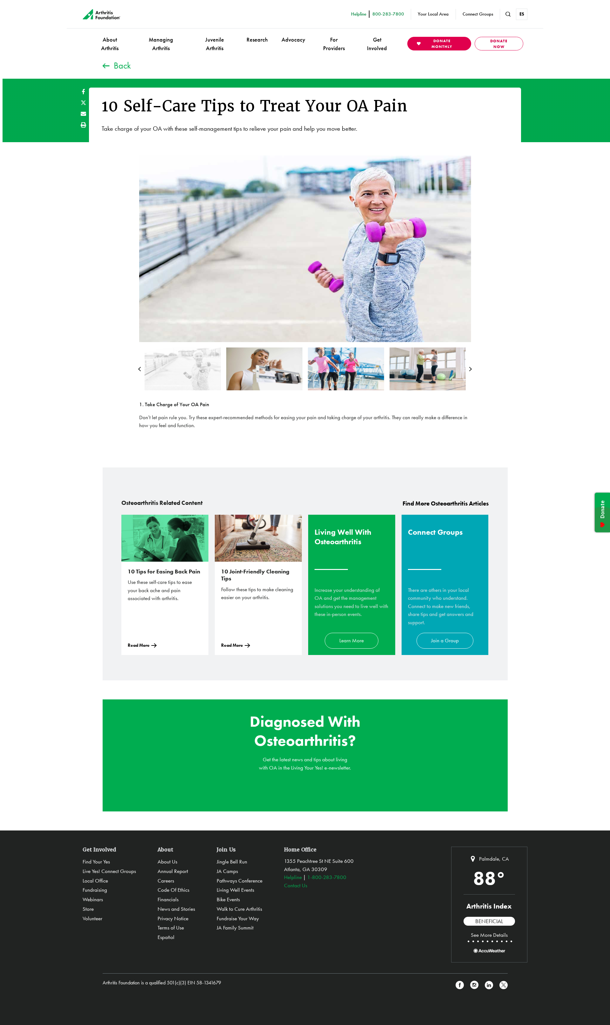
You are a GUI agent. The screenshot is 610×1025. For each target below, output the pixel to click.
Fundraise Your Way (238, 918)
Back (122, 65)
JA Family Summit (235, 927)
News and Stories (176, 908)
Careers (166, 880)
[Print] (83, 125)
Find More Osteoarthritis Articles (446, 503)
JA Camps (227, 871)
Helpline (293, 877)
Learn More (351, 640)
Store (88, 908)
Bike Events (228, 899)
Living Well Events (235, 889)
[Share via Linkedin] (489, 985)
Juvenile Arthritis (214, 44)
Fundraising (95, 889)
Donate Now (498, 43)
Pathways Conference (239, 880)
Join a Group (445, 640)
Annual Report (173, 871)
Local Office (95, 880)
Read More (139, 645)
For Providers (334, 44)
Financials (168, 899)
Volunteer (92, 918)
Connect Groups (478, 14)
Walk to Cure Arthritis (239, 908)
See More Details (489, 934)
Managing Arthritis (161, 44)
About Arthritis (110, 44)
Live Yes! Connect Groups (109, 871)
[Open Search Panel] (508, 14)
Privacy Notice (173, 918)
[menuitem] (110, 43)
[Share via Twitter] (83, 102)
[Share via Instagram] (474, 985)
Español (166, 937)
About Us (167, 861)
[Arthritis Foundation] (101, 14)
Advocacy (293, 39)
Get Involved (377, 44)
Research (257, 39)
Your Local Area (433, 14)
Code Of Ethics (173, 889)
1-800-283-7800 (326, 877)
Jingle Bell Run (232, 861)
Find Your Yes (96, 861)
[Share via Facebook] (83, 91)
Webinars (93, 899)
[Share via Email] (83, 113)
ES (521, 14)
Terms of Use (171, 927)
